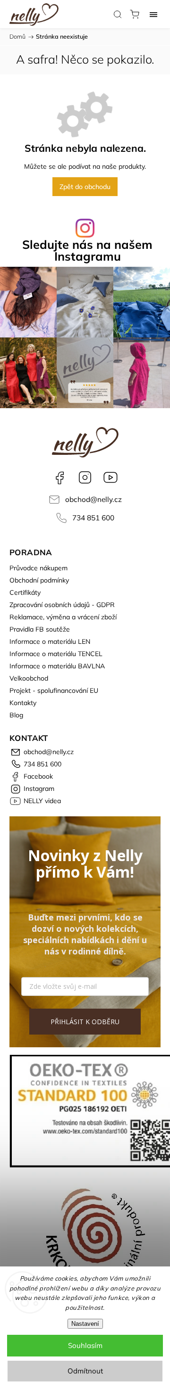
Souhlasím (85, 1345)
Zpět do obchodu (85, 186)
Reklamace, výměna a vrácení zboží (63, 617)
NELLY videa (110, 477)
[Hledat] (117, 14)
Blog (16, 715)
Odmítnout (85, 1370)
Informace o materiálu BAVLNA (57, 666)
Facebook (59, 477)
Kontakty (22, 703)
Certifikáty (25, 592)
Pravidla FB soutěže (39, 629)
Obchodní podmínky (39, 580)
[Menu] (153, 14)
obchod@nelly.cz (93, 499)
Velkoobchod (28, 678)
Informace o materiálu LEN (49, 641)
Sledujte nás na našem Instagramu (87, 250)
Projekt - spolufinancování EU (53, 690)
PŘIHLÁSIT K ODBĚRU (85, 1021)
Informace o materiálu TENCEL (55, 653)
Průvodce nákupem (38, 568)
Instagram (85, 477)
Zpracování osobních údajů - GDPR (62, 604)
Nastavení (85, 1323)
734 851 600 (93, 517)
